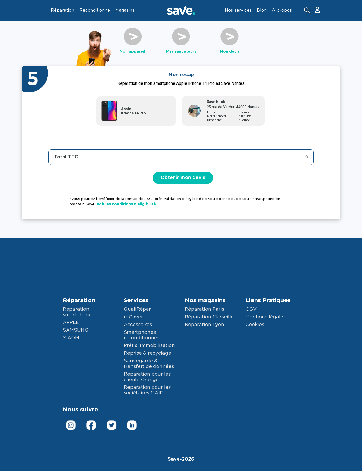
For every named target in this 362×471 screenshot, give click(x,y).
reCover (133, 317)
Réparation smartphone (77, 312)
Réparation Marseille (209, 317)
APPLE (71, 322)
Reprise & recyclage (147, 353)
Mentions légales (265, 317)
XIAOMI (72, 338)
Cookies (254, 324)
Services (136, 300)
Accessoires (138, 324)
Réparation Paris (204, 309)
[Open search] (307, 10)
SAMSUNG (76, 330)
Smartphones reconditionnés (142, 335)
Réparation (79, 300)
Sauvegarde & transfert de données (149, 364)
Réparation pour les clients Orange (147, 377)
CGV (251, 309)
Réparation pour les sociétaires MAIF (147, 390)
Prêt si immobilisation (149, 345)
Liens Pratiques (268, 300)
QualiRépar (137, 309)
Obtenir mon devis (183, 177)
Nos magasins (205, 300)
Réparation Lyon (204, 324)
